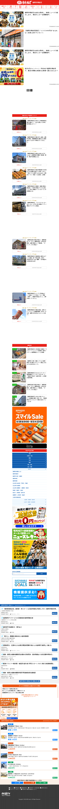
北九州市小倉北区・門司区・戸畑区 (20, 483)
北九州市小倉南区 (16, 485)
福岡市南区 (15, 480)
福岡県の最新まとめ (17, 471)
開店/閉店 (20, 7)
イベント (46, 7)
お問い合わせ (44, 787)
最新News (11, 7)
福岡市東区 (15, 478)
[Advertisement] (29, 103)
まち (38, 7)
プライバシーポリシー (15, 789)
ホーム (11, 787)
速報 (50, 7)
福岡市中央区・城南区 (17, 476)
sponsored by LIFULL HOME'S (50, 720)
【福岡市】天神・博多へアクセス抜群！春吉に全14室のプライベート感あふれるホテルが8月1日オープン (36, 362)
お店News (26, 7)
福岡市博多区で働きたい (7, 605)
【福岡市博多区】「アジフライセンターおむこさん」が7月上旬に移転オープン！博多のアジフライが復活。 (37, 204)
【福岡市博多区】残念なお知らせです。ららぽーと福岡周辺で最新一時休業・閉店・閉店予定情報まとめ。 (36, 155)
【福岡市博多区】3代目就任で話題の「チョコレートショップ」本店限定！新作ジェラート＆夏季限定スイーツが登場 (37, 350)
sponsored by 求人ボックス (20, 605)
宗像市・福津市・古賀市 (18, 490)
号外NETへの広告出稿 (34, 787)
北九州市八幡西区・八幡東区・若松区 (21, 487)
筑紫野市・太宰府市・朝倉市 (19, 495)
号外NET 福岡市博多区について (29, 789)
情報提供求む (24, 787)
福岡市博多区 (37, 2)
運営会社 (17, 787)
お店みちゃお (33, 7)
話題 (41, 7)
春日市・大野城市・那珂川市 (19, 492)
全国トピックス (3, 7)
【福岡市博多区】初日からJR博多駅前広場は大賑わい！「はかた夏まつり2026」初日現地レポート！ (36, 122)
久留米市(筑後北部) (17, 497)
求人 (15, 7)
